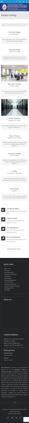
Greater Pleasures (14, 118)
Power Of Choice (14, 136)
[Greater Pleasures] (19, 107)
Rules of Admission (9, 272)
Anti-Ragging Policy (9, 288)
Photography (17, 51)
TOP (14, 402)
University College (14, 32)
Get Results (7, 290)
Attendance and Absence (10, 284)
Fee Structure (7, 276)
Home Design (14, 189)
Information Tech (12, 120)
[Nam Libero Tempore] (19, 73)
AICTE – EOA (7, 268)
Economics (12, 34)
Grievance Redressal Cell (10, 280)
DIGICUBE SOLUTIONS (17, 413)
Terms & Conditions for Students (12, 286)
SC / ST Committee (8, 282)
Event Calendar (7, 278)
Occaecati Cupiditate (14, 153)
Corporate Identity (14, 50)
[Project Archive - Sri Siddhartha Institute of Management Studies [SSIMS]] (14, 7)
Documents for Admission (10, 274)
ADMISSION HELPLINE (14, 249)
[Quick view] (11, 73)
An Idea (14, 171)
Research (17, 34)
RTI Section (7, 270)
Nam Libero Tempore (14, 84)
